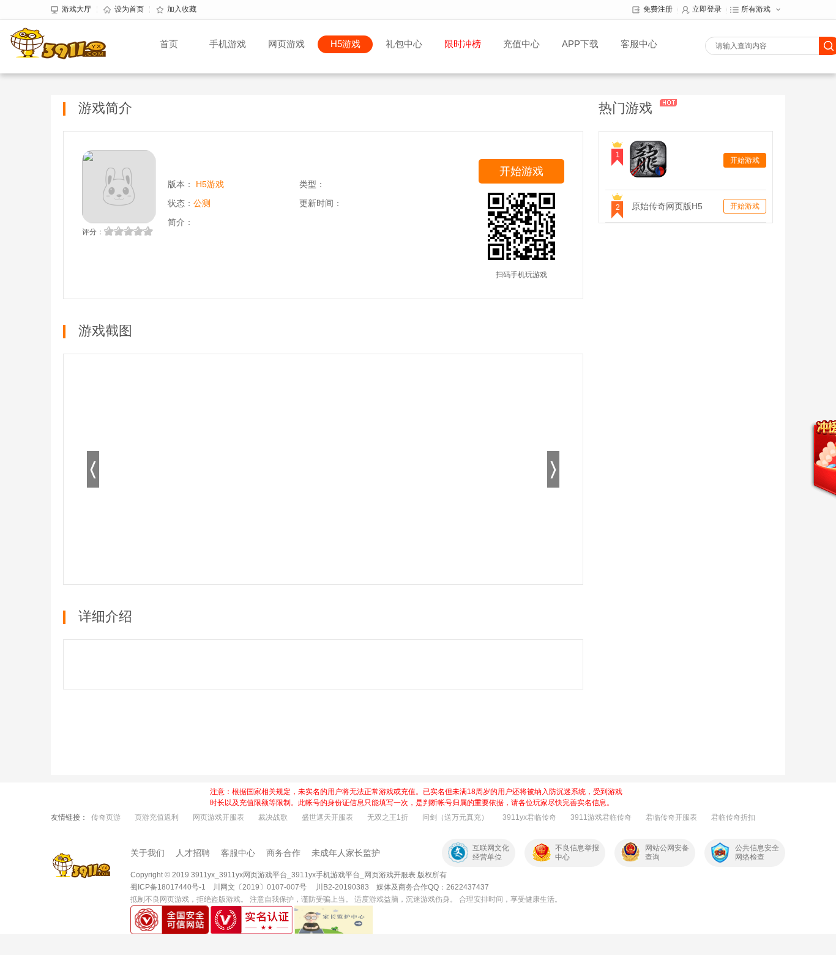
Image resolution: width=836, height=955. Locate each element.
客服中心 (639, 44)
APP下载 (580, 44)
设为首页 (129, 9)
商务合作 (283, 853)
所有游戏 (756, 9)
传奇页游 (106, 817)
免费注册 (658, 9)
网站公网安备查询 (667, 852)
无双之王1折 (387, 817)
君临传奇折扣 (733, 817)
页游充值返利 (157, 817)
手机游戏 (227, 44)
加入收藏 (181, 9)
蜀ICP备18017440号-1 (168, 887)
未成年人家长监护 (346, 853)
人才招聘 (193, 853)
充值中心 (521, 44)
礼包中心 (404, 44)
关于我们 (147, 853)
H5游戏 (345, 44)
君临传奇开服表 (671, 817)
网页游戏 (286, 44)
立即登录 (707, 9)
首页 (169, 44)
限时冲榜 (462, 44)
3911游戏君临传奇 (601, 817)
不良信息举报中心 (577, 852)
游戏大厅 (76, 9)
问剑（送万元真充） (455, 817)
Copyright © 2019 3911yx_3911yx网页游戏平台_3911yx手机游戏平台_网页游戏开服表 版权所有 (288, 875)
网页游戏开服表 (218, 817)
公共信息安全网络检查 (757, 852)
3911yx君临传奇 (529, 817)
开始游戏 (521, 171)
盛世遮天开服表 (327, 817)
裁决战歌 (273, 817)
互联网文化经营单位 (490, 852)
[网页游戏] (81, 866)
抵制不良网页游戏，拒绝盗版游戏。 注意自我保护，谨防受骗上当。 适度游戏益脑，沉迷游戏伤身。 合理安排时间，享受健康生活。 (346, 899)
